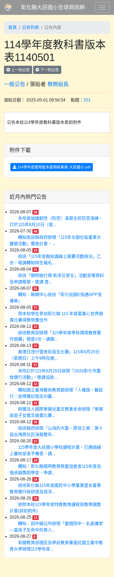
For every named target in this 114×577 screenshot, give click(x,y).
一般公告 (14, 84)
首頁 (12, 27)
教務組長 (58, 84)
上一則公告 (20, 70)
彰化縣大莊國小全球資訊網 (53, 7)
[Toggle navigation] (102, 7)
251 (87, 100)
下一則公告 (49, 70)
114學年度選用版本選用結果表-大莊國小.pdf (53, 167)
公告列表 (30, 27)
